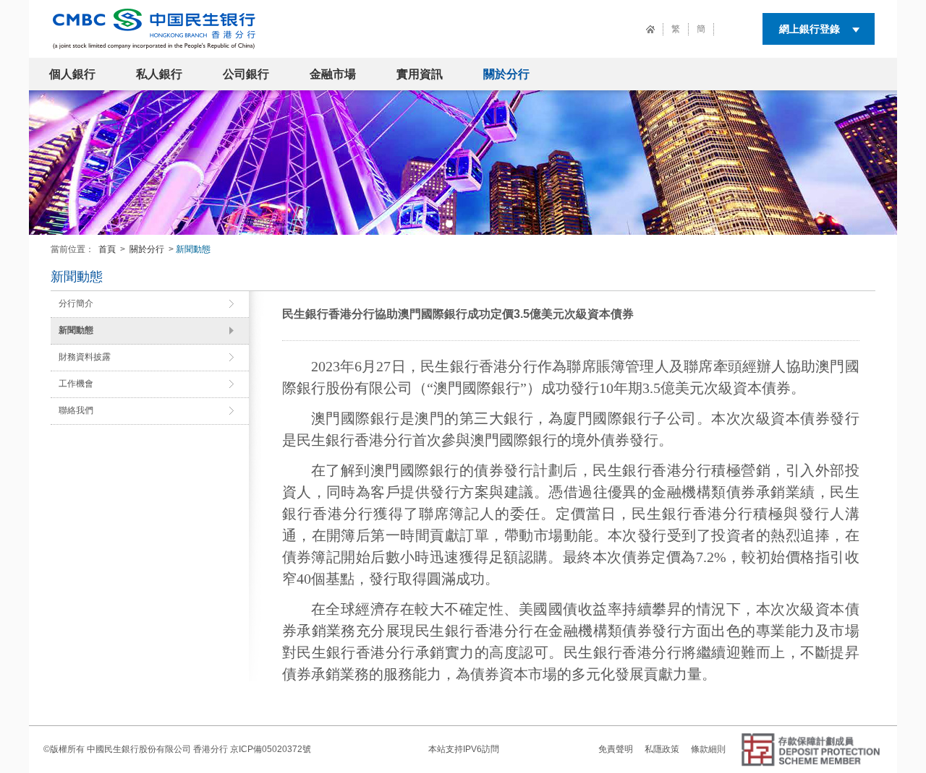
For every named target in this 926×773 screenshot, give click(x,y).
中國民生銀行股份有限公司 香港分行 (157, 749)
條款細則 (708, 749)
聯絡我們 (76, 410)
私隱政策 (662, 749)
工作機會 (76, 384)
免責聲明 (615, 749)
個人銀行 (72, 74)
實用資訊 (419, 74)
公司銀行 (246, 74)
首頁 (107, 249)
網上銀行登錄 (809, 29)
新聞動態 (76, 330)
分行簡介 (76, 303)
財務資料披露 (85, 357)
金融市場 (333, 74)
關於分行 (506, 74)
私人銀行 (159, 74)
